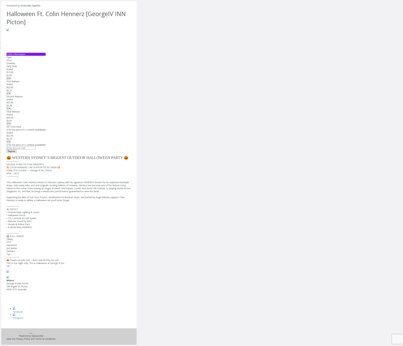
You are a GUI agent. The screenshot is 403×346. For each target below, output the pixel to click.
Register (11, 151)
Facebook (18, 311)
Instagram (18, 317)
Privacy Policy (23, 338)
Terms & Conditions (45, 338)
